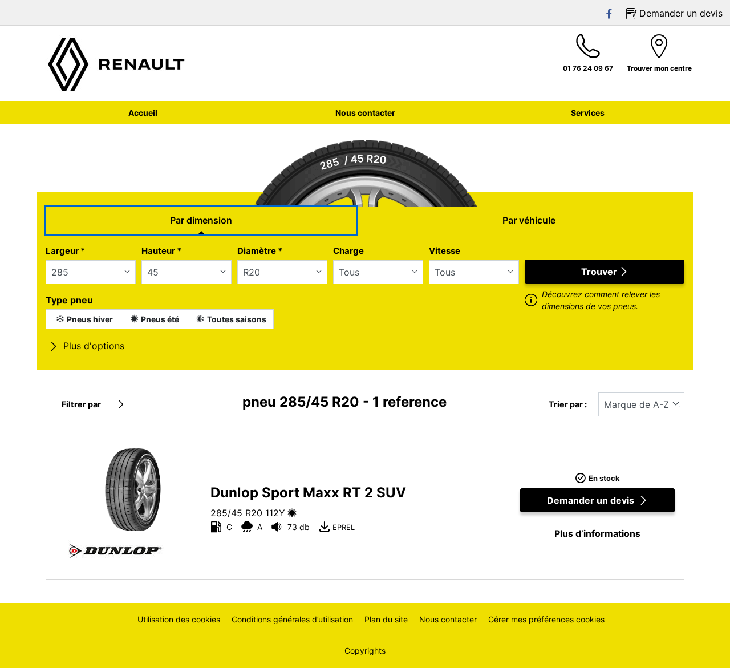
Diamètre (259, 250)
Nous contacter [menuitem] (365, 113)
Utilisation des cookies (178, 619)
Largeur (65, 250)
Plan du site (386, 619)
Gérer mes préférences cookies (546, 619)
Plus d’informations (597, 533)
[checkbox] (83, 319)
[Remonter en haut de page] (700, 644)
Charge (348, 250)
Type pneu (69, 300)
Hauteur (161, 250)
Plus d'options (92, 345)
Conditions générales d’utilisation (292, 619)
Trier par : (568, 404)
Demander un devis (590, 500)
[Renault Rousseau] (116, 63)
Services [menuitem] (588, 113)
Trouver (599, 271)
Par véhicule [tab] (528, 220)
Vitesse (444, 250)
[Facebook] (609, 13)
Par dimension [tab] (201, 220)
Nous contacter (448, 619)
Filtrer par (81, 404)
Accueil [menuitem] (142, 113)
